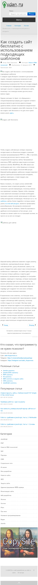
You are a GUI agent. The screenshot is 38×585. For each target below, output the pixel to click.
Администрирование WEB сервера (12, 487)
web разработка (6, 495)
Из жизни (4, 467)
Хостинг (3, 503)
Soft (2, 451)
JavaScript (4, 439)
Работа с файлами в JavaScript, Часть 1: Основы (18, 424)
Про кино (4, 511)
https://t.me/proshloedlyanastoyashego (19, 358)
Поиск (11, 11)
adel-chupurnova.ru (11, 355)
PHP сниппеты (8, 375)
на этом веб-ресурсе (12, 203)
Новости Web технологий (9, 447)
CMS (2, 459)
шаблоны (4, 201)
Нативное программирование (10, 515)
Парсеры (4, 455)
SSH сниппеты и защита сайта (13, 379)
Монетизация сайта (7, 491)
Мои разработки (6, 471)
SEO (2, 479)
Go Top (19, 583)
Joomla (3, 523)
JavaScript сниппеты (10, 383)
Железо (3, 499)
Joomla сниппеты (8, 370)
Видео (3, 519)
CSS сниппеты (8, 381)
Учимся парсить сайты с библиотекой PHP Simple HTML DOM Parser (18, 394)
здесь (12, 113)
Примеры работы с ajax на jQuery (13, 402)
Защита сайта (5, 483)
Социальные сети (6, 463)
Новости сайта (5, 475)
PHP (2, 443)
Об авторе (21, 573)
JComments (34, 336)
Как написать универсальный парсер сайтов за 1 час (18, 409)
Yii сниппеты (7, 377)
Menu (19, 19)
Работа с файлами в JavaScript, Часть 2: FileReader (19, 417)
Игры (2, 507)
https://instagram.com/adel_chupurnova (20, 360)
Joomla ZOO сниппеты (10, 372)
